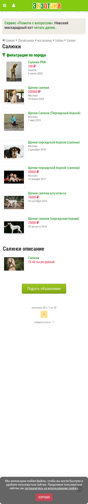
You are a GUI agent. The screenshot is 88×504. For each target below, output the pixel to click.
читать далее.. (45, 27)
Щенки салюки (38, 88)
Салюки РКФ (37, 62)
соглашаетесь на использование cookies (51, 488)
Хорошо (44, 497)
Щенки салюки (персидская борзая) (53, 219)
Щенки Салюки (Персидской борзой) (54, 113)
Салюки (33, 258)
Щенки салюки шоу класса (47, 193)
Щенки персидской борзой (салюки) (54, 142)
